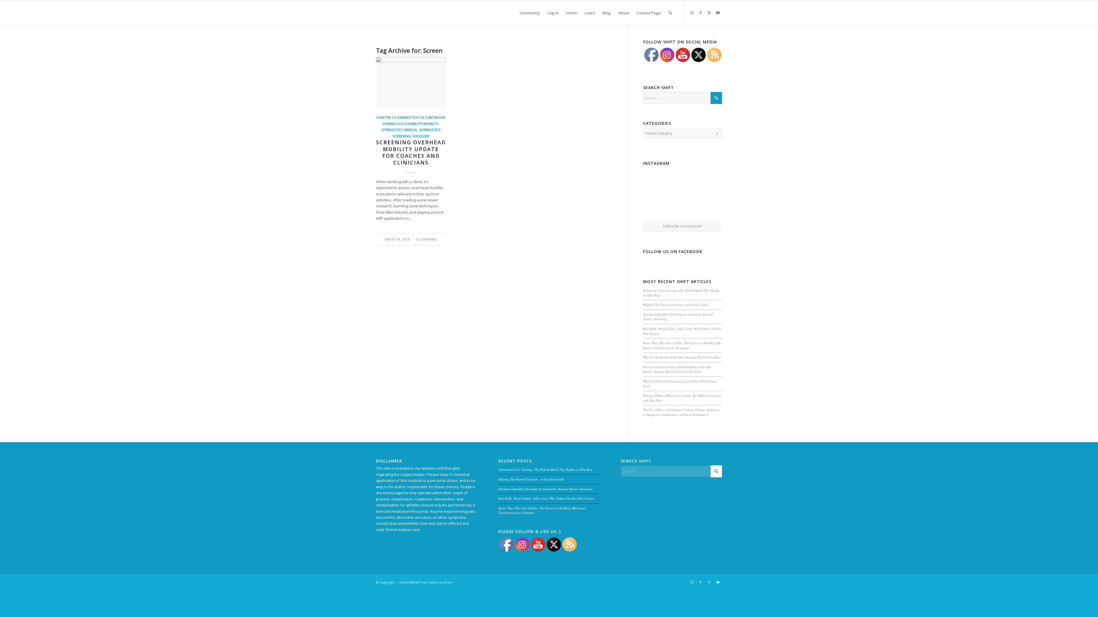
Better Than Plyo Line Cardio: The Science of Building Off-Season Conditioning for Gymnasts (682, 345)
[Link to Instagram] (692, 12)
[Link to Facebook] (700, 12)
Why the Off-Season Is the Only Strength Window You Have (682, 357)
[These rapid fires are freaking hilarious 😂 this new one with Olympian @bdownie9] (709, 180)
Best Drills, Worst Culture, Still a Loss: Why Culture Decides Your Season (546, 498)
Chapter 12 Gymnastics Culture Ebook (410, 117)
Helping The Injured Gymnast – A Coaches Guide (676, 305)
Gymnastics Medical (399, 129)
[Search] (670, 12)
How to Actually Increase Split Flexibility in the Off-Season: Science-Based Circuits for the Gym (677, 369)
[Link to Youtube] (717, 12)
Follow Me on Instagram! (682, 226)
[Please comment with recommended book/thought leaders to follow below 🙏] (656, 180)
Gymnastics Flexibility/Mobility (410, 123)
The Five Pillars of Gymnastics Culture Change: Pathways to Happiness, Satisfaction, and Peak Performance (681, 412)
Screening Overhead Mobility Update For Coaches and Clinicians (411, 152)
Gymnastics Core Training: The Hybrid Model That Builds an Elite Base (545, 469)
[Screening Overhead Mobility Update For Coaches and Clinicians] (411, 83)
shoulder (420, 136)
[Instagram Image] (682, 181)
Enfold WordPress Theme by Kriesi (425, 582)
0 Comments (426, 239)
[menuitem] (530, 12)
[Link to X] (709, 12)
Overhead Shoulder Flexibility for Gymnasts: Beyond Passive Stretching (545, 489)
